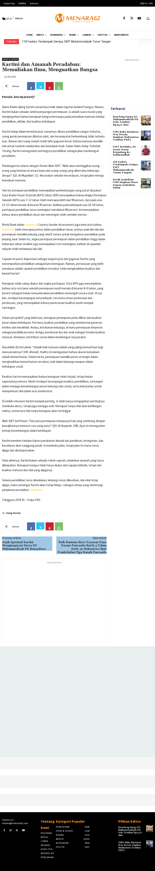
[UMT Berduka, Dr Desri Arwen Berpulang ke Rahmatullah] (146, 150)
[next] (148, 41)
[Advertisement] (54, 601)
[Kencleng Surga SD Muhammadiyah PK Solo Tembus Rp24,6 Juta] (146, 120)
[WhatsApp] (59, 86)
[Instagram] (10, 830)
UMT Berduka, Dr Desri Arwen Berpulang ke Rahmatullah (124, 150)
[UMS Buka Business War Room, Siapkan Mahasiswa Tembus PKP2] (146, 135)
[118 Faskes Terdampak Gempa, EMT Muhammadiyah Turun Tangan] (146, 165)
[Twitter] (131, 18)
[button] (148, 19)
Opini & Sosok (10, 59)
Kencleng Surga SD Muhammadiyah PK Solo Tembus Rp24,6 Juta (125, 120)
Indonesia (31, 225)
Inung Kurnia (13, 513)
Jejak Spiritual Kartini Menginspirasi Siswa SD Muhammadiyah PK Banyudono (24, 545)
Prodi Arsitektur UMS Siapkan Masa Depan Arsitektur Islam (125, 183)
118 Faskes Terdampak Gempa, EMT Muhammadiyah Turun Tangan (66, 41)
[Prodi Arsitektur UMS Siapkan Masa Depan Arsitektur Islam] (146, 183)
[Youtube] (139, 18)
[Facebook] (124, 18)
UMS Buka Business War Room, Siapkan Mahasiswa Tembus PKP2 (126, 135)
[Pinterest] (50, 86)
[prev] (142, 41)
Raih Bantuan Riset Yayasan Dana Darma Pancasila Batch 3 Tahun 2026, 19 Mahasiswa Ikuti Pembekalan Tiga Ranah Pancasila (82, 547)
